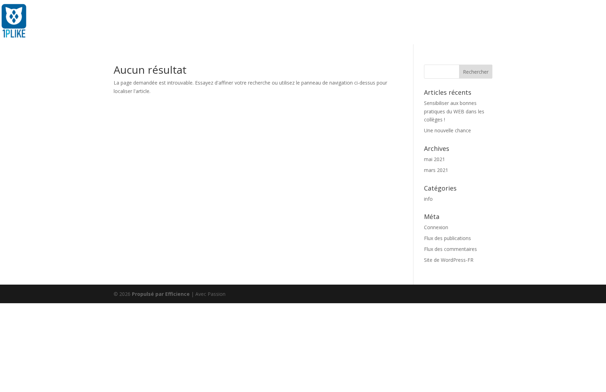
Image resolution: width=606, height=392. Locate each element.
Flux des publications (447, 238)
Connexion (436, 227)
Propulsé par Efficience (161, 294)
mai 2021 (434, 159)
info (428, 198)
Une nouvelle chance (447, 130)
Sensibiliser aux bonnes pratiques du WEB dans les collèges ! (454, 111)
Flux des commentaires (450, 249)
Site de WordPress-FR (448, 260)
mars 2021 (436, 170)
